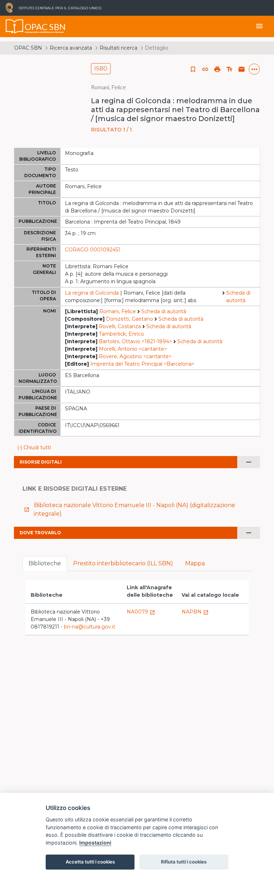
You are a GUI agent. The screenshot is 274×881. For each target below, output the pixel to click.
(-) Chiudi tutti (34, 447)
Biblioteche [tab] (45, 563)
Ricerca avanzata (71, 48)
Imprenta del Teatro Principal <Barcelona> (142, 364)
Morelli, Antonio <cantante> (133, 349)
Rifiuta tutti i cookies (184, 862)
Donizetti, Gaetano (129, 319)
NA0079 (141, 612)
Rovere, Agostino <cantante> (135, 356)
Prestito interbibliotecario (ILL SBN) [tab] (123, 563)
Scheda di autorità (238, 297)
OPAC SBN (28, 48)
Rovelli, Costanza (120, 326)
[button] (205, 69)
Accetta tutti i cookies (90, 862)
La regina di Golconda (92, 293)
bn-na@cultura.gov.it (89, 627)
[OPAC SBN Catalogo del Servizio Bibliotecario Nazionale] (15, 26)
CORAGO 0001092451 (92, 249)
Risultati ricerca (118, 48)
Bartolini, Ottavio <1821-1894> (135, 341)
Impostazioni (95, 843)
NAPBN (195, 612)
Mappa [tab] (195, 563)
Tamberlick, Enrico (121, 334)
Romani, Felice (117, 311)
